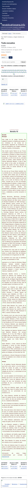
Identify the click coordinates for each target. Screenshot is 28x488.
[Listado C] (7, 70)
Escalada (7, 484)
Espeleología (23, 484)
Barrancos (14, 484)
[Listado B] (5, 70)
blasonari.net (5, 456)
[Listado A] (3, 70)
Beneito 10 (4, 84)
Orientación (5, 486)
